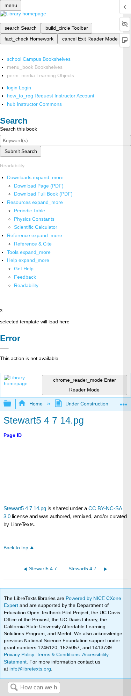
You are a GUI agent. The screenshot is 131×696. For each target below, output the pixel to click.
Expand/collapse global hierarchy (12, 404)
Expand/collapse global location (124, 401)
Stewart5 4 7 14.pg (24, 508)
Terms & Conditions (58, 654)
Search (14, 687)
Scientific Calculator (35, 227)
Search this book (18, 129)
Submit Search (21, 151)
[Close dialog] (4, 348)
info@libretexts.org (29, 669)
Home (36, 403)
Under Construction (87, 403)
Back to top (15, 547)
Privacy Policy (19, 654)
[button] (25, 277)
